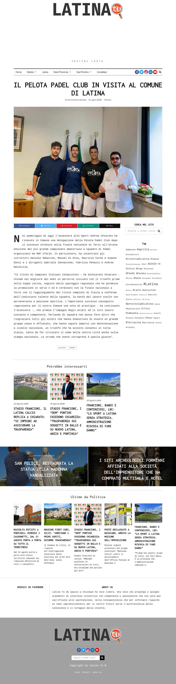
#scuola (130, 318)
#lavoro (129, 290)
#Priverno (146, 299)
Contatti (86, 672)
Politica (107, 100)
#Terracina (133, 322)
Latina (45, 72)
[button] (159, 231)
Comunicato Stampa (76, 100)
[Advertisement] (88, 39)
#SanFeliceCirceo (146, 313)
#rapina (157, 304)
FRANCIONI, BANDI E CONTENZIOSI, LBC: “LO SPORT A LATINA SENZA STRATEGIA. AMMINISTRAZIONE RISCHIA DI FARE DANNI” (101, 418)
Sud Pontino (83, 72)
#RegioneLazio (133, 308)
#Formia (141, 273)
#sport (72, 348)
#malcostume (149, 290)
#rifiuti (145, 308)
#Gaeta (137, 278)
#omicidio (152, 295)
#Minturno (143, 295)
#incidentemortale (134, 284)
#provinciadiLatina (139, 303)
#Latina (62, 348)
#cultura (130, 268)
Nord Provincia (61, 72)
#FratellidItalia (153, 273)
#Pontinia (137, 299)
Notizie (30, 72)
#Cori (144, 264)
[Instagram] (146, 72)
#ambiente (131, 249)
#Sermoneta (139, 318)
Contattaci (102, 72)
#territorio (148, 322)
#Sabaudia (132, 313)
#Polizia (129, 299)
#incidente (157, 278)
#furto (129, 278)
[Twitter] (141, 72)
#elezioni (149, 268)
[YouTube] (155, 72)
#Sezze (149, 318)
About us (97, 672)
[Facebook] (137, 72)
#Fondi (130, 273)
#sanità (157, 313)
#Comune (154, 259)
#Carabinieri (132, 254)
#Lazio (137, 290)
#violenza (130, 327)
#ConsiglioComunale (133, 264)
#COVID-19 (154, 263)
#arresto (153, 250)
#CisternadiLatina (137, 258)
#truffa (158, 323)
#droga (139, 268)
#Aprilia (143, 249)
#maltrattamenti (132, 295)
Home (19, 72)
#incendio (146, 278)
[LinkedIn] (150, 72)
